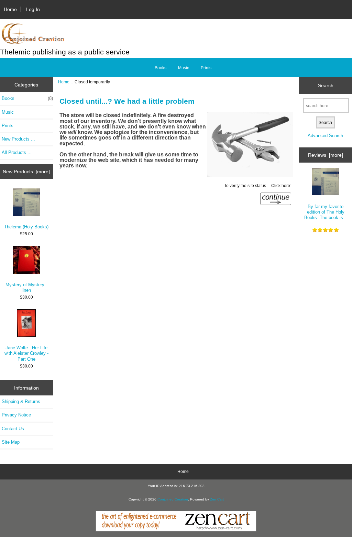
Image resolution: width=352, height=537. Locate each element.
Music (183, 67)
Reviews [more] (325, 155)
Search (325, 85)
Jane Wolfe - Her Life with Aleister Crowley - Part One (26, 353)
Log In (33, 9)
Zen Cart (217, 499)
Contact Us (13, 428)
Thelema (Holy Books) (26, 226)
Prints (206, 67)
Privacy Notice (16, 414)
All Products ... (17, 152)
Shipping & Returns (21, 401)
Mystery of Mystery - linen (26, 287)
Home (10, 9)
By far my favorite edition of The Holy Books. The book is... (325, 212)
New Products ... (18, 139)
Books (160, 67)
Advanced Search (325, 135)
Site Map (11, 442)
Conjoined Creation (172, 499)
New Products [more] (26, 171)
